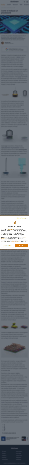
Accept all (21, 245)
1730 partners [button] (10, 229)
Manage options (7, 245)
